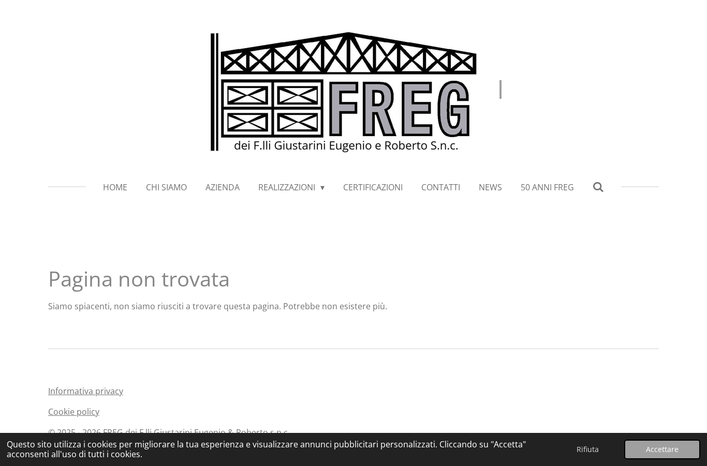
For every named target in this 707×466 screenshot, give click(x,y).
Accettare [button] (662, 449)
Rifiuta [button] (588, 449)
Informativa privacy (85, 391)
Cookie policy (73, 411)
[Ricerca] (598, 186)
